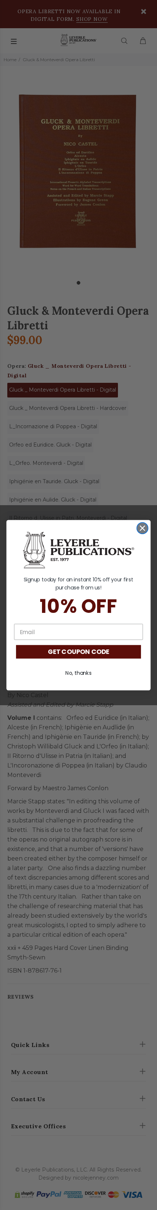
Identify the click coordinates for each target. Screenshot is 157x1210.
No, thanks (78, 672)
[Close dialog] (142, 528)
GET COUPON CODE (78, 651)
